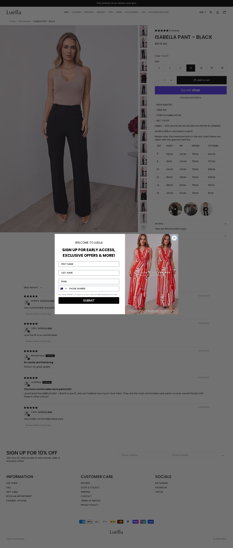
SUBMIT (89, 300)
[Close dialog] (174, 238)
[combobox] (63, 288)
